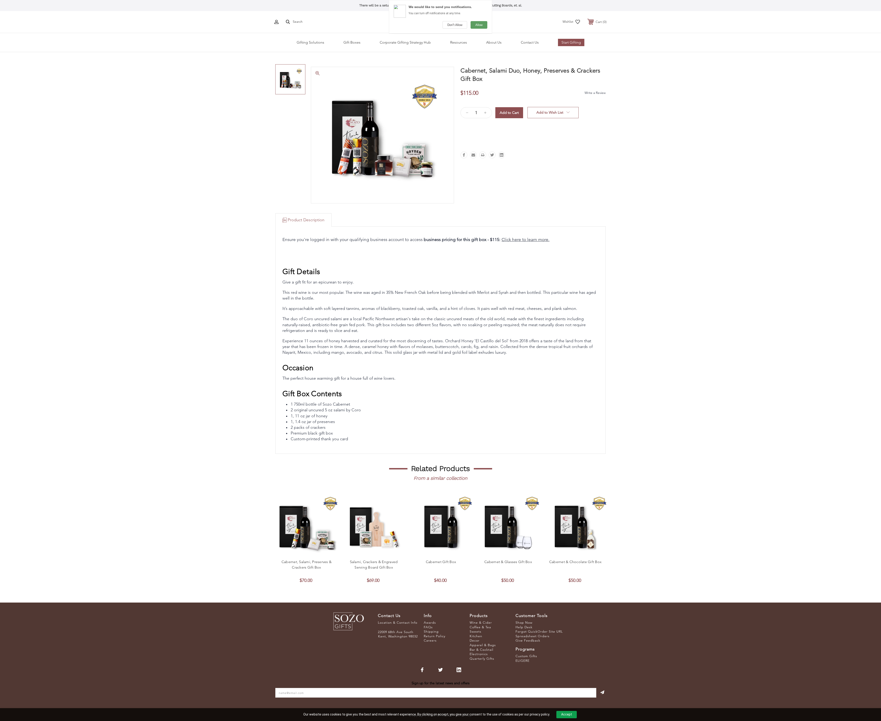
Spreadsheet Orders (532, 636)
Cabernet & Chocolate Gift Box (575, 562)
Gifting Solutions (310, 42)
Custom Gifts (526, 656)
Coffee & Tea (480, 627)
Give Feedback (528, 640)
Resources (458, 42)
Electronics (479, 654)
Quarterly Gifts (482, 658)
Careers (430, 640)
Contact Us (530, 42)
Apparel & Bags (483, 645)
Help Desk (524, 627)
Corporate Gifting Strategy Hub (405, 42)
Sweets (475, 631)
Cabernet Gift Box (441, 562)
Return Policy (434, 636)
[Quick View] (301, 551)
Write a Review (595, 93)
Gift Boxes (351, 42)
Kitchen (476, 636)
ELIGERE (523, 661)
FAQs (428, 627)
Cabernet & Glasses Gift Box (508, 562)
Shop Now (524, 622)
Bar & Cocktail (481, 650)
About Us (494, 42)
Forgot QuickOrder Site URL (539, 631)
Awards (430, 622)
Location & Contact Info (397, 622)
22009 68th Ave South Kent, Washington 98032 (398, 634)
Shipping (431, 631)
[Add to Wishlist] (311, 551)
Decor (475, 640)
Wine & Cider (481, 622)
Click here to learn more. (525, 239)
